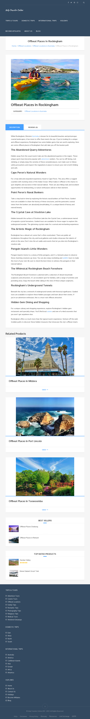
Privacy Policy (34, 716)
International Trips (48, 21)
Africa (10, 670)
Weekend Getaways (15, 620)
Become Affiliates (13, 31)
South (10, 642)
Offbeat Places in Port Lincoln (25, 441)
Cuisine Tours (12, 599)
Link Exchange (64, 716)
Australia (35, 136)
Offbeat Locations (24, 46)
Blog (38, 31)
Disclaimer (23, 716)
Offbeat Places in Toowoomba (26, 501)
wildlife (65, 258)
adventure (45, 159)
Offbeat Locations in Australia (44, 46)
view (44, 390)
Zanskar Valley (25, 560)
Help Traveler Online (14, 10)
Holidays (64, 21)
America (10, 658)
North (10, 639)
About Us (28, 31)
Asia (9, 664)
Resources (53, 716)
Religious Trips (13, 614)
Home (14, 46)
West (9, 636)
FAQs (15, 716)
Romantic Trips (13, 608)
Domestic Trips (28, 21)
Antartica (11, 672)
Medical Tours (13, 617)
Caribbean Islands (14, 661)
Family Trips (12, 605)
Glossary (44, 716)
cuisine (49, 311)
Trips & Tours (11, 21)
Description (14, 127)
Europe (10, 667)
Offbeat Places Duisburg (29, 527)
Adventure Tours (14, 596)
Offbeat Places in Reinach (29, 538)
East (9, 633)
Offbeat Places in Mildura (23, 381)
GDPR (74, 716)
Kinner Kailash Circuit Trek (29, 571)
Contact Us (11, 691)
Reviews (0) (33, 127)
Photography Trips (14, 611)
